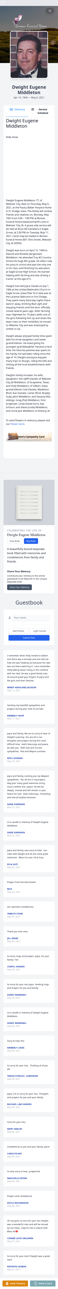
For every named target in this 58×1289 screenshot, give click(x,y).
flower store (17, 424)
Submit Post (29, 637)
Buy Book (31, 541)
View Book (15, 541)
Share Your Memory (19, 587)
